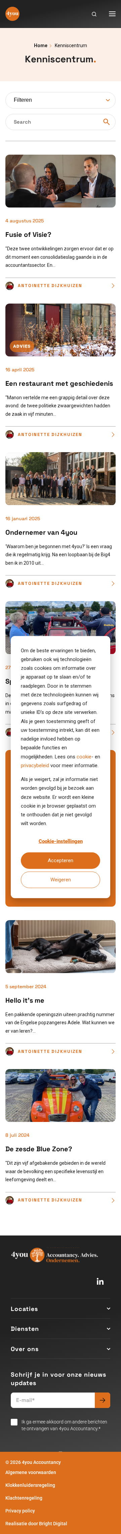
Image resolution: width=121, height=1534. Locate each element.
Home (40, 45)
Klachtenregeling (23, 1498)
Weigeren (60, 880)
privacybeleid (35, 765)
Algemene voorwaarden (30, 1472)
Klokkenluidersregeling (30, 1485)
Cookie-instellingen (61, 841)
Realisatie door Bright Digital (36, 1523)
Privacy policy (20, 1510)
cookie (84, 756)
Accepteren (60, 860)
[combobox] (60, 100)
